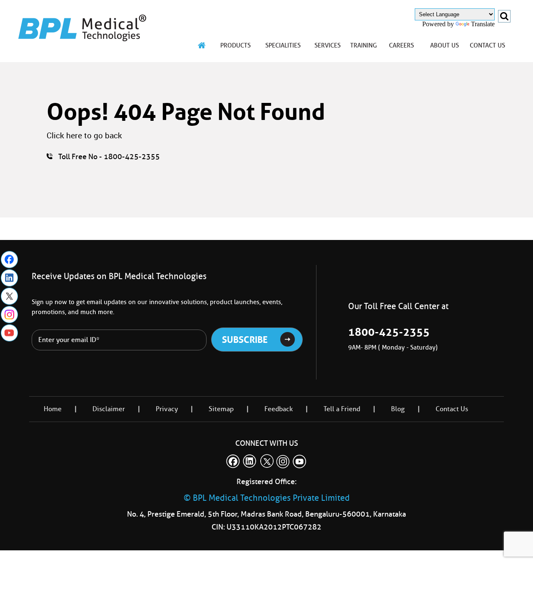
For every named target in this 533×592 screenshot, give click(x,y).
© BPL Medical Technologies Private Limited (267, 498)
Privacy (167, 409)
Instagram (9, 314)
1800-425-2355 (389, 332)
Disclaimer (108, 409)
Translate (483, 23)
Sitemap (221, 409)
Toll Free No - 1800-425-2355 (109, 156)
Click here (64, 135)
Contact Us (452, 409)
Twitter (9, 296)
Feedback (278, 409)
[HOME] (202, 45)
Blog (398, 409)
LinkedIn (9, 277)
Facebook (9, 259)
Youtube (9, 332)
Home (53, 409)
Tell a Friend (342, 409)
